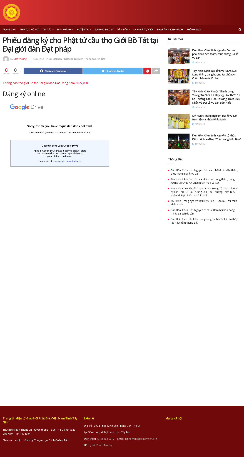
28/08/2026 (199, 143)
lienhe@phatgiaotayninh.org (141, 438)
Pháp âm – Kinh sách (170, 29)
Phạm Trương (104, 445)
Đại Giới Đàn (55, 58)
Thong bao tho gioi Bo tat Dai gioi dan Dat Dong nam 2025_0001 (46, 83)
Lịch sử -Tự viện (143, 29)
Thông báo (194, 29)
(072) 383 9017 (105, 438)
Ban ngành (64, 29)
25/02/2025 (38, 58)
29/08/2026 (199, 62)
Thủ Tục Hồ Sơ (29, 29)
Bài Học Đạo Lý (104, 29)
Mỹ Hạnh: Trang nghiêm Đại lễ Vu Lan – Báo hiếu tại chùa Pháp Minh (216, 117)
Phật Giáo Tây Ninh (73, 58)
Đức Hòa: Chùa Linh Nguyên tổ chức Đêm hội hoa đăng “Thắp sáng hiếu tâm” (216, 137)
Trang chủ (9, 29)
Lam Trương (20, 58)
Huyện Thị (83, 29)
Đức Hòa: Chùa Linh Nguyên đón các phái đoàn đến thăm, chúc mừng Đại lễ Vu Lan (215, 53)
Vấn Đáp (122, 29)
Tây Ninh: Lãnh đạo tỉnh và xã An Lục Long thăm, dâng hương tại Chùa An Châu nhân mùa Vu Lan (214, 74)
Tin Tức (47, 29)
